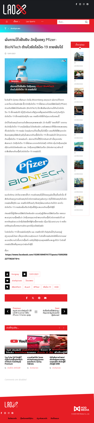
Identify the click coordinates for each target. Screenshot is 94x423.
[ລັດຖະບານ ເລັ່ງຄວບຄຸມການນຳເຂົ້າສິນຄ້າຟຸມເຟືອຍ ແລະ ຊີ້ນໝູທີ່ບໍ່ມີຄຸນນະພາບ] (78, 74)
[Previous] (59, 328)
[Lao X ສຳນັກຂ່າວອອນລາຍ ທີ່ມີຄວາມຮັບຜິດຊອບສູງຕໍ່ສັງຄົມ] (14, 9)
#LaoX (27, 287)
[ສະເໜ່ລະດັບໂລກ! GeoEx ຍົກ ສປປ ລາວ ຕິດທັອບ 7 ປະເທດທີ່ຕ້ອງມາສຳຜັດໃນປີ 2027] (78, 164)
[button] (76, 4)
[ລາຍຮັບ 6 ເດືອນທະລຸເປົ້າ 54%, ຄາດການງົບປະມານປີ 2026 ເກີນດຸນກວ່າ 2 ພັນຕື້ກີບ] (78, 146)
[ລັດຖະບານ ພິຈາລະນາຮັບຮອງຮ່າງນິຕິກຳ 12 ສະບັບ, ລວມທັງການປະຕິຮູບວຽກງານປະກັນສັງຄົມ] (78, 92)
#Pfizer (37, 287)
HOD (56, 287)
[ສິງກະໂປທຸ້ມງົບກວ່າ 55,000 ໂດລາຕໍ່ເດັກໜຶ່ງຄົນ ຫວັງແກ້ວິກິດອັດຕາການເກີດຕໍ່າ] (78, 110)
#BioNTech (16, 287)
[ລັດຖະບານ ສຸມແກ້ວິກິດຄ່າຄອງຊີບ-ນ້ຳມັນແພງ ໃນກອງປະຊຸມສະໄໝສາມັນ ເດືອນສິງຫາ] (78, 200)
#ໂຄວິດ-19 (47, 287)
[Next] (63, 328)
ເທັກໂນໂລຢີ (17, 368)
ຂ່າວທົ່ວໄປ (10, 368)
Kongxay (15, 274)
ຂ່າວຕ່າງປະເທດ (17, 280)
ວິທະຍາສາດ (29, 280)
